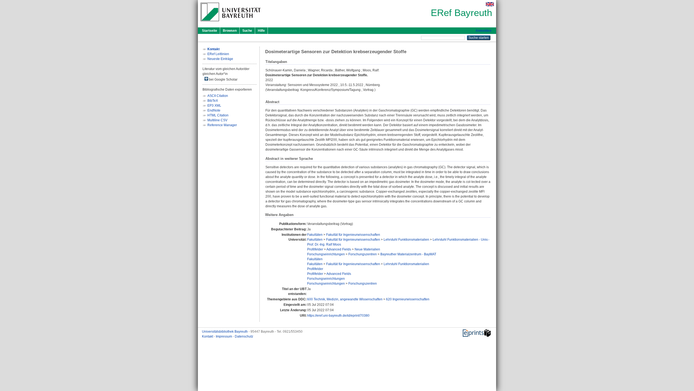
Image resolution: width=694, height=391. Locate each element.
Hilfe (261, 31)
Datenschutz (244, 336)
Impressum (224, 336)
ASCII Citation (217, 96)
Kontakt (208, 336)
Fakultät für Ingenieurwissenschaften (353, 235)
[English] (490, 4)
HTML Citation (218, 115)
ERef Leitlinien (218, 54)
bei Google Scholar (222, 79)
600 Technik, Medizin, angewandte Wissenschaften (345, 299)
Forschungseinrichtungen (326, 254)
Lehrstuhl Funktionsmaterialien (406, 239)
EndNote (213, 110)
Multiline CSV (217, 120)
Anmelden (483, 31)
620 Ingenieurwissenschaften (407, 299)
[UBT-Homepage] (230, 23)
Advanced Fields (338, 249)
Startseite (209, 31)
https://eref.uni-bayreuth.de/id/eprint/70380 (338, 315)
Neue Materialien (367, 249)
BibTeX (212, 101)
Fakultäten (315, 235)
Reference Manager (222, 125)
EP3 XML (214, 105)
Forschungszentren (362, 254)
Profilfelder (315, 249)
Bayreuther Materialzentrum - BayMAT (408, 254)
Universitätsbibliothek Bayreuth (225, 331)
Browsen (230, 31)
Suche (247, 31)
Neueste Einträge (220, 59)
